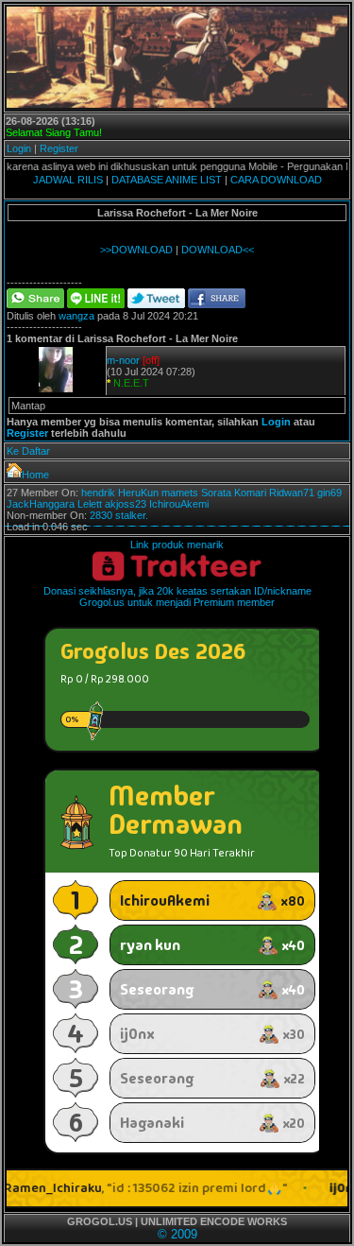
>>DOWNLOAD (136, 249)
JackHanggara (41, 504)
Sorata (216, 492)
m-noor (123, 360)
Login (19, 148)
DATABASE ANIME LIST (166, 179)
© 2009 (177, 1234)
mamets (179, 492)
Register (59, 148)
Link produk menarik (177, 544)
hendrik (98, 492)
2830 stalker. (119, 515)
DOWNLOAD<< (217, 249)
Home (35, 474)
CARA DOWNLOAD (276, 179)
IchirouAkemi (179, 504)
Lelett (89, 504)
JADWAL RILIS (68, 179)
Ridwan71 (291, 492)
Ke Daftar (28, 451)
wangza (76, 315)
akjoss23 (125, 504)
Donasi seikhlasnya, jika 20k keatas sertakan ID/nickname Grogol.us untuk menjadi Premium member (177, 596)
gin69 (329, 492)
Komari (250, 492)
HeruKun (138, 492)
